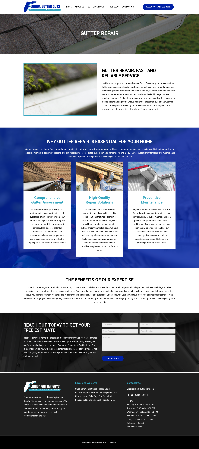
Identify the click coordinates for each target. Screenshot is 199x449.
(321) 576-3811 (141, 395)
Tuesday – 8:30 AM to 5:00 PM (141, 408)
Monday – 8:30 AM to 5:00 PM (141, 404)
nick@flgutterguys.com (143, 389)
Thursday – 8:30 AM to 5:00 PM (141, 415)
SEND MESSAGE (112, 358)
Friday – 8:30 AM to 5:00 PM (140, 419)
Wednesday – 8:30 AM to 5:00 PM (142, 412)
